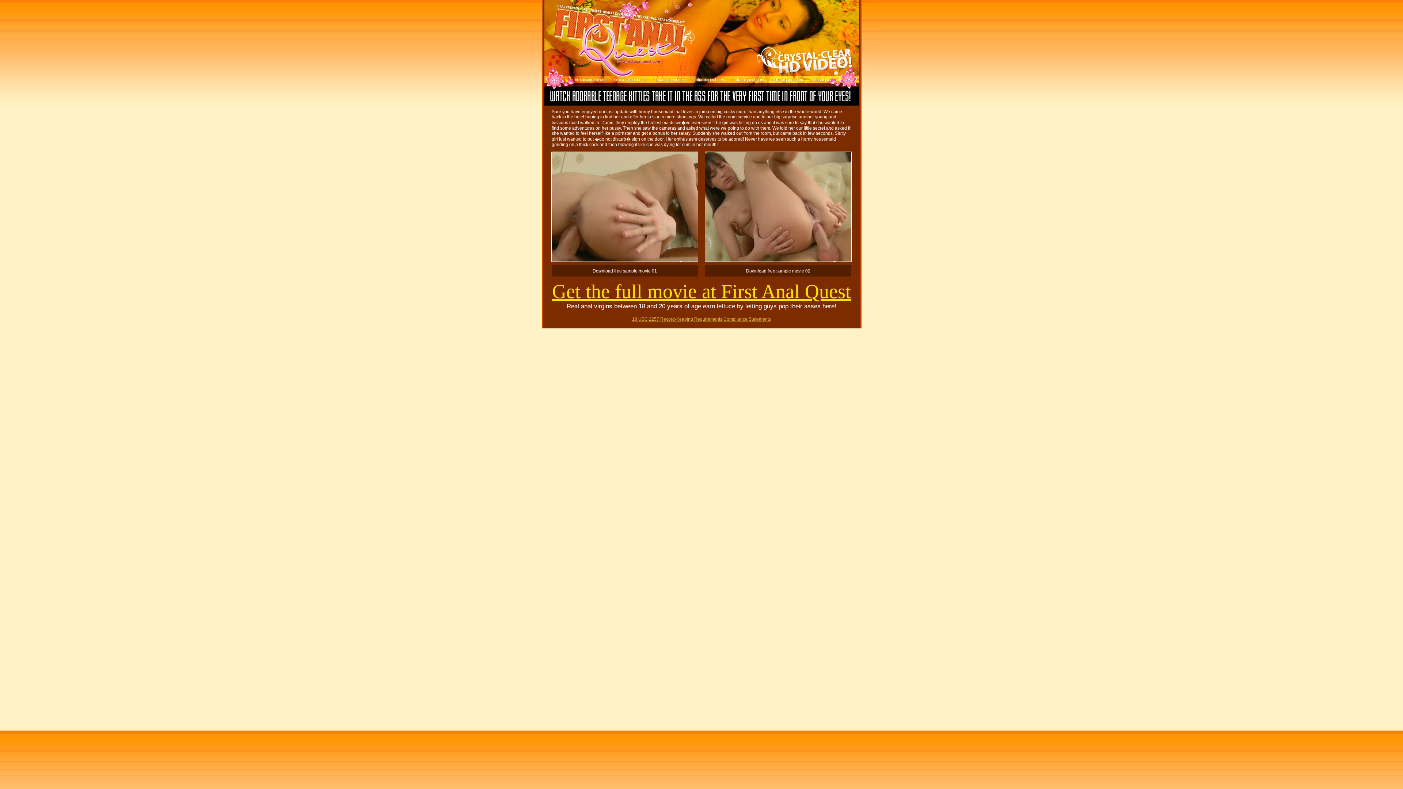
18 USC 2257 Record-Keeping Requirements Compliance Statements (701, 319)
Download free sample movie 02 (778, 271)
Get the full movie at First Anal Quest (701, 291)
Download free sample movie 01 (625, 271)
